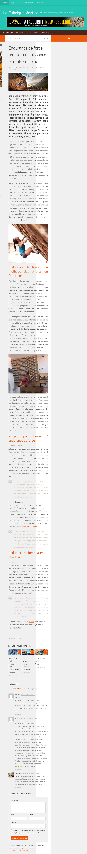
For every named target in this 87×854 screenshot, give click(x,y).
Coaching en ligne (48, 32)
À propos (4, 3)
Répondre (18, 714)
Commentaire (15, 800)
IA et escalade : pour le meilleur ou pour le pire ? (27, 663)
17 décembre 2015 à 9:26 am (29, 718)
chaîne (31, 621)
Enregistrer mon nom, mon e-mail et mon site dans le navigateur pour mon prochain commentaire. (28, 831)
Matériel (36, 32)
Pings (33, 689)
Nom (13, 815)
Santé (28, 32)
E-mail (31, 815)
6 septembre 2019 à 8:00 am (30, 773)
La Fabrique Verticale (22, 12)
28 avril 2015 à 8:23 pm (28, 695)
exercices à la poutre (30, 526)
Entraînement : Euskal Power (40, 661)
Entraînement (8, 32)
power (19, 638)
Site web (13, 822)
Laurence (14, 67)
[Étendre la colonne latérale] (69, 38)
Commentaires (18, 689)
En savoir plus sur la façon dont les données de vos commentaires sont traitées (27, 847)
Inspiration (19, 32)
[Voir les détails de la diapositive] (45, 22)
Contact (19, 3)
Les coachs (29, 3)
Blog (12, 3)
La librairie (39, 3)
